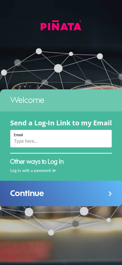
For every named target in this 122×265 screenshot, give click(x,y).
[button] (61, 193)
